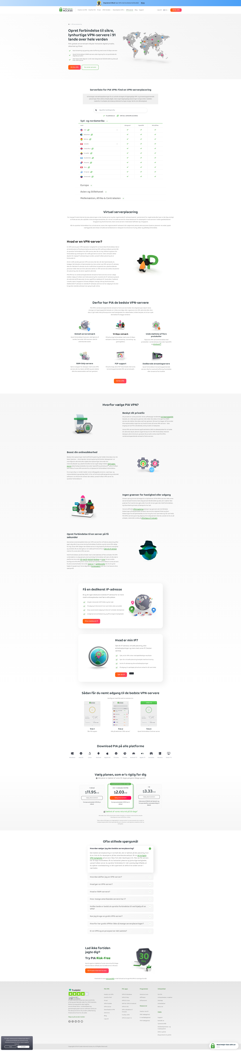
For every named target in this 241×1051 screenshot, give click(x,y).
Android (90, 559)
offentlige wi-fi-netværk (149, 518)
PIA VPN (106, 989)
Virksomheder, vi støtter (165, 997)
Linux (103, 559)
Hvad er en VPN (108, 994)
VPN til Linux (126, 1000)
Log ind (159, 10)
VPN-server (107, 1007)
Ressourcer (143, 1006)
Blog (105, 1016)
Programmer (144, 989)
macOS (85, 559)
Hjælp (160, 1012)
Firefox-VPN (126, 1015)
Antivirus (107, 1013)
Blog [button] (136, 10)
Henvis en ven (144, 994)
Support (160, 1017)
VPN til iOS (125, 1007)
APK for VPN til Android (129, 1003)
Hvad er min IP (144, 1011)
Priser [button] (99, 10)
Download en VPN (109, 1010)
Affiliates (142, 997)
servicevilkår (110, 978)
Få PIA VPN (176, 10)
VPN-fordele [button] (106, 10)
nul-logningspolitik (167, 417)
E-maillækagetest (145, 1017)
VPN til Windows (127, 994)
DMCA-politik (162, 1032)
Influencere (143, 1000)
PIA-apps (125, 989)
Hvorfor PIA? (108, 997)
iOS (81, 559)
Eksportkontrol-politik (164, 1035)
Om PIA (160, 994)
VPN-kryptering (138, 509)
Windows (96, 559)
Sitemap (160, 1000)
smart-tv (90, 564)
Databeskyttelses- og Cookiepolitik (164, 1028)
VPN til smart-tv (127, 1018)
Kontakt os (161, 1021)
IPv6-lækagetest (145, 1021)
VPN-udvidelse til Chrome (127, 1011)
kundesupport (95, 566)
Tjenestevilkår (162, 1024)
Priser (106, 1000)
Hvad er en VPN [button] (82, 10)
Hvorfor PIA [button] (92, 10)
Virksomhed (161, 989)
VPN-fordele (108, 1003)
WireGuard (157, 344)
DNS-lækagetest (145, 1014)
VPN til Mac (125, 997)
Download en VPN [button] (118, 10)
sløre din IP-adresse (110, 549)
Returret (160, 1007)
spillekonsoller (100, 564)
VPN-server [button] (129, 10)
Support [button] (141, 10)
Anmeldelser (161, 1003)
